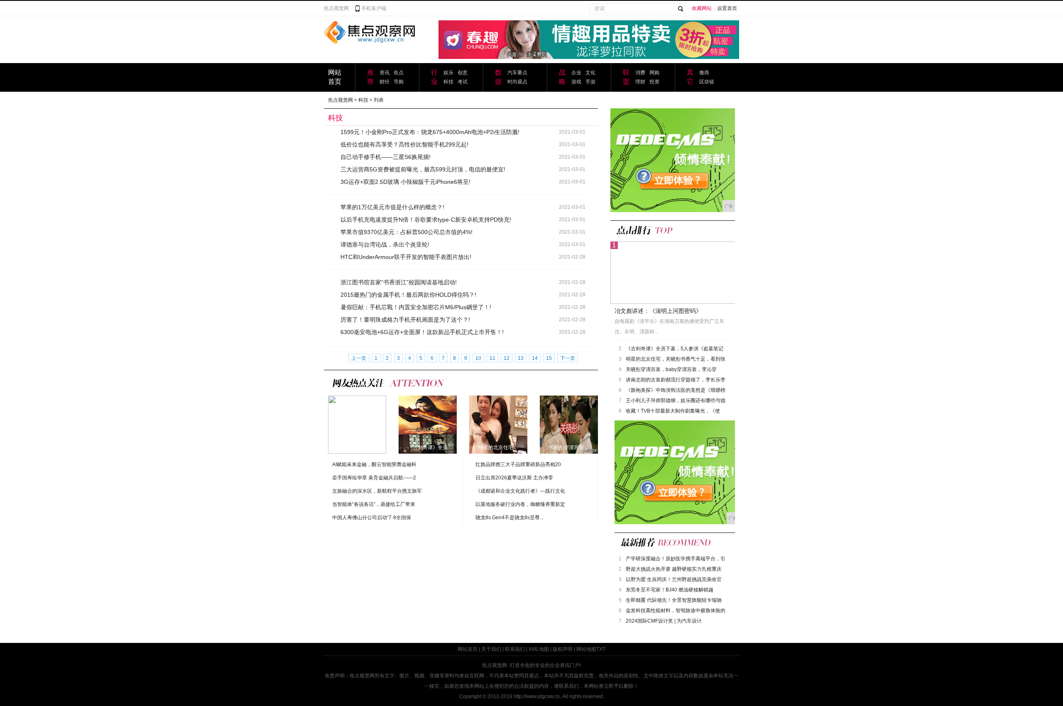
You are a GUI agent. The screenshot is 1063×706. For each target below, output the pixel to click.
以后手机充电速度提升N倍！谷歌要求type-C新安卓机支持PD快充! (425, 219)
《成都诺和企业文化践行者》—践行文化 (520, 491)
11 (492, 358)
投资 (654, 82)
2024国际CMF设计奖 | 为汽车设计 (664, 621)
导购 (399, 82)
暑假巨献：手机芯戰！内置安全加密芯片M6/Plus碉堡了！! (415, 307)
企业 (576, 73)
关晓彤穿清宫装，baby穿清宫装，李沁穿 (671, 369)
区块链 (706, 82)
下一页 (567, 358)
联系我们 (515, 649)
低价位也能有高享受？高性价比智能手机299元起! (404, 144)
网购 (654, 73)
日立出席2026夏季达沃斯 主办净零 (514, 478)
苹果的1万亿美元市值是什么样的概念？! (392, 207)
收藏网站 (702, 8)
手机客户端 (373, 8)
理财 (640, 82)
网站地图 (586, 649)
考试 (463, 82)
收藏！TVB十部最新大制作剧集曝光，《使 (673, 411)
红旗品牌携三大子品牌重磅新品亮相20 (518, 464)
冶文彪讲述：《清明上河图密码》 (658, 311)
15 (549, 358)
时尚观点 (517, 82)
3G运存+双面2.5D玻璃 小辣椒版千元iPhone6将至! (405, 181)
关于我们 (491, 649)
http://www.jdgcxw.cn (537, 696)
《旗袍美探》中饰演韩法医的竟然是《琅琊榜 (675, 390)
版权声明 (563, 649)
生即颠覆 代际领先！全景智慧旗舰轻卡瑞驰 (674, 600)
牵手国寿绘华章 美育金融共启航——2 (374, 478)
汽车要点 (517, 73)
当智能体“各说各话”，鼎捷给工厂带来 (373, 504)
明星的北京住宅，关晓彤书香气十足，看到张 (675, 359)
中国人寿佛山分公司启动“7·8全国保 (371, 517)
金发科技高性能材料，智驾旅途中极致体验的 (675, 610)
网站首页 (468, 649)
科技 (448, 82)
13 (521, 358)
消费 (640, 73)
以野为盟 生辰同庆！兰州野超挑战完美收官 (674, 579)
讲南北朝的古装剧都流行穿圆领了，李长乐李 (675, 380)
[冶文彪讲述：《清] (357, 424)
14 (535, 358)
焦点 (399, 73)
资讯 (384, 73)
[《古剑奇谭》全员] (428, 424)
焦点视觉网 (336, 8)
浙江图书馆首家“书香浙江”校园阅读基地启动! (398, 282)
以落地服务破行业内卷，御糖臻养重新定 (520, 504)
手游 (590, 82)
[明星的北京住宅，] (498, 424)
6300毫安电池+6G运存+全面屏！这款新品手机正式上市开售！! (422, 332)
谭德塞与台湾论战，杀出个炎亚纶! (384, 244)
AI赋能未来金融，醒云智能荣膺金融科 (374, 464)
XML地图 (539, 649)
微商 (704, 73)
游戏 (576, 82)
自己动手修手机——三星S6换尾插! (385, 157)
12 (506, 358)
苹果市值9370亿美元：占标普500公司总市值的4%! (406, 232)
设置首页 (727, 8)
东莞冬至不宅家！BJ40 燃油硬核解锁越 (669, 590)
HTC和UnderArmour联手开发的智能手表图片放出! (405, 257)
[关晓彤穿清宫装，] (569, 424)
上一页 (358, 358)
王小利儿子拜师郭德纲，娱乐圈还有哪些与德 (675, 400)
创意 (463, 73)
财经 (384, 82)
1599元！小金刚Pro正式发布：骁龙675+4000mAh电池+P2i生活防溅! (429, 132)
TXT (600, 649)
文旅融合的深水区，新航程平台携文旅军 (377, 491)
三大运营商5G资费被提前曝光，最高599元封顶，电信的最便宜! (422, 169)
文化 (590, 73)
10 (478, 358)
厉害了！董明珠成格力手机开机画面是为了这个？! (405, 319)
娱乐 (448, 73)
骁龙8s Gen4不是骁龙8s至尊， (510, 517)
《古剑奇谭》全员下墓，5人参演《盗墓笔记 (674, 349)
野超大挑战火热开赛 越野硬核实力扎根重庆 (674, 569)
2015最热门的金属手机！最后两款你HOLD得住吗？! (408, 294)
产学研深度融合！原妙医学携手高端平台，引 (675, 559)
